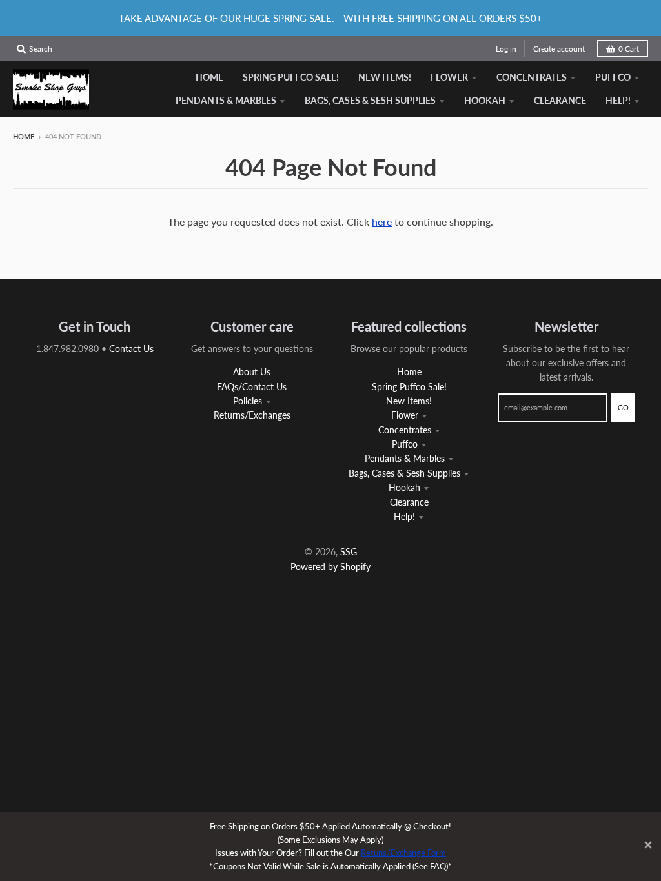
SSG (348, 551)
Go (623, 407)
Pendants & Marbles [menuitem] (226, 100)
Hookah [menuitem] (484, 100)
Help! (404, 516)
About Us (251, 371)
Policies (247, 400)
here (382, 221)
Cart (628, 49)
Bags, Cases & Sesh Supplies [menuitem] (370, 100)
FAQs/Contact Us (252, 386)
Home (23, 136)
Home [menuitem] (209, 77)
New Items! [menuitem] (384, 77)
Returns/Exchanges (252, 415)
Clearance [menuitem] (560, 100)
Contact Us (131, 348)
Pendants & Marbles (405, 458)
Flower (404, 415)
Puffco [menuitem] (613, 77)
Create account (559, 49)
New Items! (409, 400)
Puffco (405, 444)
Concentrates (404, 429)
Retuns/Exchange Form (403, 852)
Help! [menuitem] (618, 100)
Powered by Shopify (330, 566)
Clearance (409, 502)
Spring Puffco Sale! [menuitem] (291, 77)
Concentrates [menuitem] (531, 77)
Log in (506, 49)
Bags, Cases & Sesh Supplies (404, 473)
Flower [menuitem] (449, 77)
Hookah (404, 487)
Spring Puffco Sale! (409, 386)
